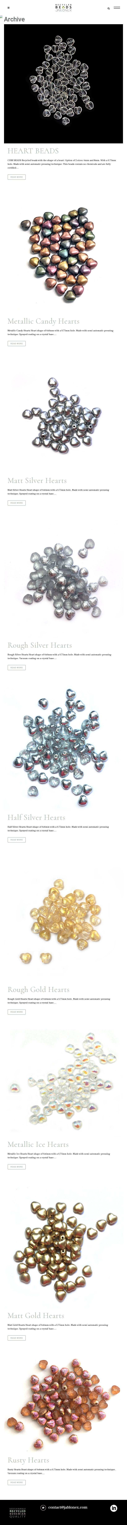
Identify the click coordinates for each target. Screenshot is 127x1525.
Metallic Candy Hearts (44, 321)
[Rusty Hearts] (63, 1404)
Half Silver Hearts (36, 817)
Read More (17, 177)
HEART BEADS (33, 150)
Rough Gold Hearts (39, 989)
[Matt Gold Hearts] (63, 1246)
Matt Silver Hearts (37, 480)
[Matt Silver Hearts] (63, 417)
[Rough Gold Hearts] (63, 919)
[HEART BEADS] (63, 83)
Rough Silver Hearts (40, 645)
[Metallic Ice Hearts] (63, 1083)
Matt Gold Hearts (36, 1315)
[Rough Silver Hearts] (63, 579)
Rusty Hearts (28, 1460)
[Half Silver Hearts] (63, 747)
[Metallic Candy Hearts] (63, 254)
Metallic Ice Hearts (38, 1144)
